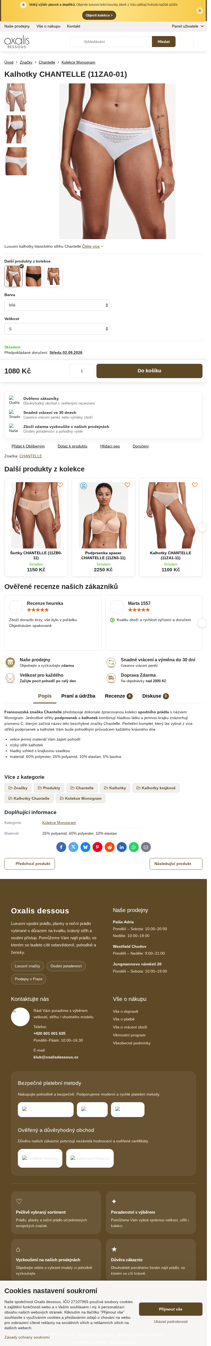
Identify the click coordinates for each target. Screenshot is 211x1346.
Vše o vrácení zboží (130, 1027)
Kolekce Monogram (59, 822)
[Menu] (200, 41)
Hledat (164, 41)
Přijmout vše (170, 1309)
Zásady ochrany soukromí (27, 1337)
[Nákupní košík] (186, 41)
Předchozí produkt (33, 863)
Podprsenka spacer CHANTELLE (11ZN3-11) (103, 555)
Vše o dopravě (125, 1011)
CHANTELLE (31, 456)
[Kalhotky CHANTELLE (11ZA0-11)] (54, 276)
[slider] (38, 610)
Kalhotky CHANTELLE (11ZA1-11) (170, 555)
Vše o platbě (124, 1019)
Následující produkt (172, 863)
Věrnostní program (129, 1035)
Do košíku (149, 370)
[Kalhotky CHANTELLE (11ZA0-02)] (33, 276)
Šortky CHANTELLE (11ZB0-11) (36, 555)
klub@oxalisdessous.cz (56, 1057)
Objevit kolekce (99, 15)
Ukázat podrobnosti (171, 1321)
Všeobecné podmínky (132, 1043)
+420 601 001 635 (49, 1033)
